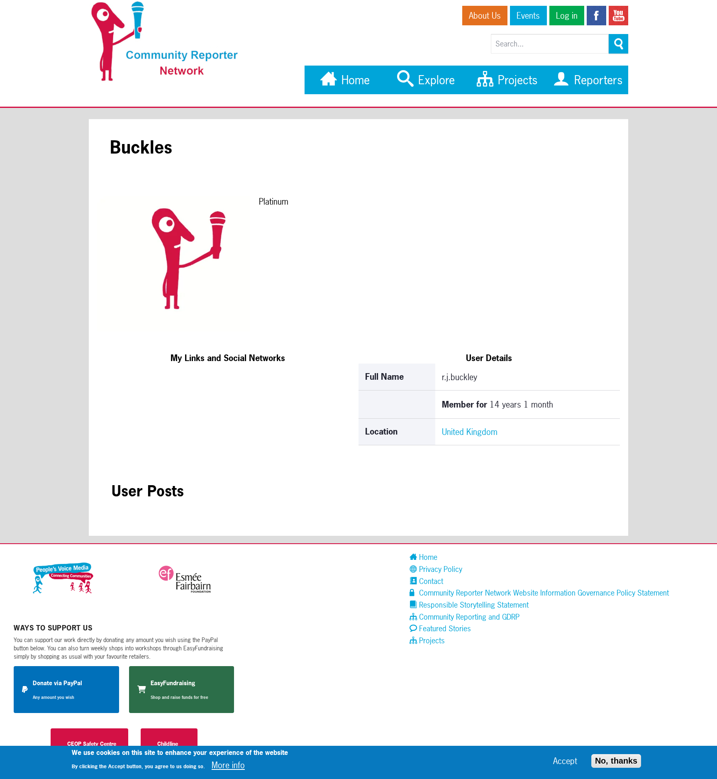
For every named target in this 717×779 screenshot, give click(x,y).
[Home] (169, 79)
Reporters (596, 80)
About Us (485, 15)
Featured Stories (444, 628)
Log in (567, 15)
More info (228, 765)
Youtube (618, 15)
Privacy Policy (439, 569)
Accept (565, 761)
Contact (430, 581)
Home (354, 80)
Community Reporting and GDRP (468, 617)
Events (528, 15)
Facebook (596, 15)
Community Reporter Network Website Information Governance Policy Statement (543, 593)
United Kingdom (470, 431)
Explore (435, 80)
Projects (516, 80)
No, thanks (616, 761)
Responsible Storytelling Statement (473, 605)
